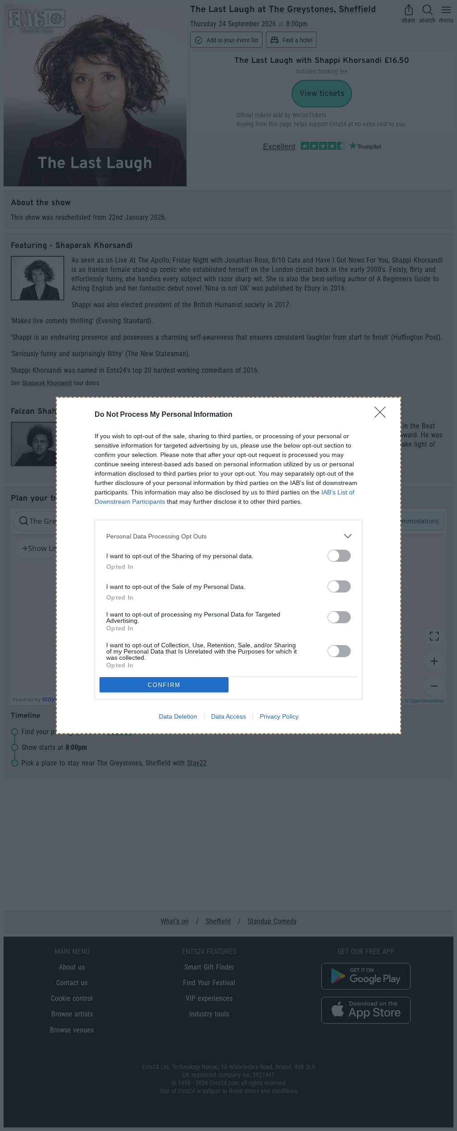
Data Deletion (178, 716)
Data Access (228, 716)
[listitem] (228, 536)
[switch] (339, 556)
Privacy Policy (279, 716)
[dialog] (228, 565)
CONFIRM (164, 685)
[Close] (382, 415)
